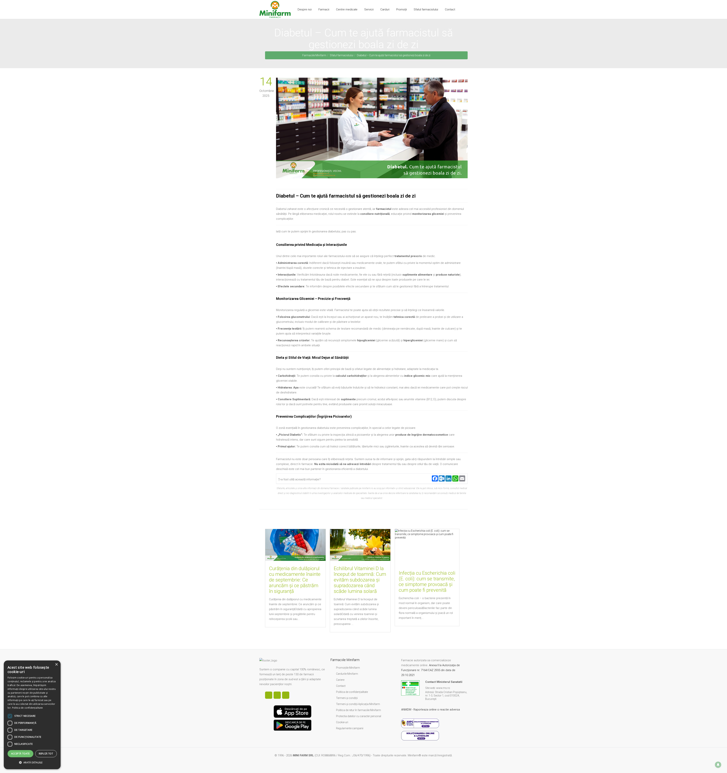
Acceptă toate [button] (20, 753)
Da (327, 478)
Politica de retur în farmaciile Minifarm (358, 710)
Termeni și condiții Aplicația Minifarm (358, 704)
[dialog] (32, 714)
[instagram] (285, 695)
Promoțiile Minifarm (348, 667)
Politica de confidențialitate (352, 691)
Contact (341, 685)
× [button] (56, 664)
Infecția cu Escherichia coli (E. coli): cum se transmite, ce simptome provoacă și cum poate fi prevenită (427, 581)
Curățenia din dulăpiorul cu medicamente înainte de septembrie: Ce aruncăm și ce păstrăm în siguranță (295, 580)
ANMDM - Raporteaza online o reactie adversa (431, 709)
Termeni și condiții (347, 698)
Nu (335, 478)
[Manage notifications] (718, 765)
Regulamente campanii (349, 728)
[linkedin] (277, 695)
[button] (32, 762)
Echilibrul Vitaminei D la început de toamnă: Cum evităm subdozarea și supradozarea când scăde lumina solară (360, 580)
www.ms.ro (443, 687)
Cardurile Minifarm (347, 673)
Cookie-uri (342, 722)
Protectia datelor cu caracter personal (358, 716)
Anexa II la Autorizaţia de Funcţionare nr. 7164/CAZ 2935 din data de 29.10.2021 (430, 670)
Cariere (340, 679)
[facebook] (268, 695)
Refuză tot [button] (46, 753)
